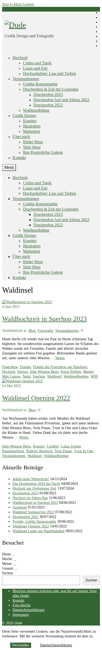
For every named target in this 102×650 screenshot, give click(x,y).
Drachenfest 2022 (25, 517)
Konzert (39, 446)
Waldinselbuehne (76, 376)
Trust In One (83, 451)
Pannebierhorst (13, 451)
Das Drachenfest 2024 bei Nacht (36, 484)
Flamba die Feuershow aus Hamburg (60, 367)
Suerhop (39, 376)
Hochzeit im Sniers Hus (30, 498)
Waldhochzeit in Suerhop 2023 (35, 503)
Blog (32, 331)
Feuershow (10, 367)
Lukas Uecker (71, 446)
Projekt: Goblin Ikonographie (34, 522)
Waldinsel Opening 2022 (31, 526)
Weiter (60, 358)
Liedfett (53, 446)
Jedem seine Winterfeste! (31, 479)
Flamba (25, 367)
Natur (26, 376)
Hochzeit (8, 372)
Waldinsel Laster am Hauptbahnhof (39, 531)
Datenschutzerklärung (56, 645)
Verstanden (20, 645)
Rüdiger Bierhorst (39, 451)
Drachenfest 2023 (25, 493)
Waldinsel (54, 376)
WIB (94, 376)
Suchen (7, 573)
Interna (22, 372)
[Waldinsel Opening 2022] (22, 381)
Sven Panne (63, 451)
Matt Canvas (11, 376)
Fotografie (45, 331)
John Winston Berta (44, 372)
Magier (88, 372)
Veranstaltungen (66, 331)
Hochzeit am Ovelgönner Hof (34, 488)
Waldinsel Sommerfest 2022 (33, 512)
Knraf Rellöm (71, 372)
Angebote (20, 507)
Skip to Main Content (18, 4)
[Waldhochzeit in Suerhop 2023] (27, 302)
